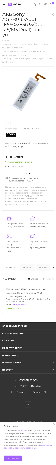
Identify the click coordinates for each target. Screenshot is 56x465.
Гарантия (8, 340)
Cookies (23, 430)
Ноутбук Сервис (12, 362)
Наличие (10, 267)
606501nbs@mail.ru (30, 386)
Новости (7, 370)
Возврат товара (12, 348)
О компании (10, 355)
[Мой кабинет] (45, 4)
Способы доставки (14, 326)
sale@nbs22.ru (19, 304)
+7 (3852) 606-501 (28, 380)
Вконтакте (28, 404)
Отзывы (27, 267)
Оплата (43, 267)
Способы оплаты (13, 333)
